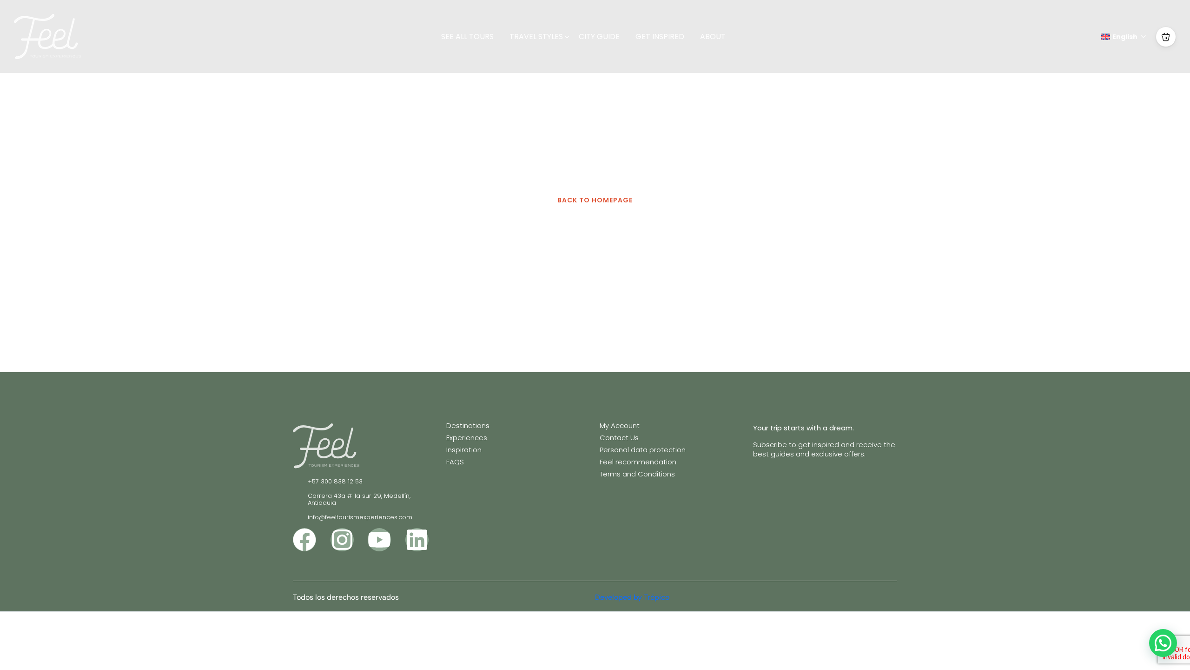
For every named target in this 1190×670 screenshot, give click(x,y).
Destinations (467, 425)
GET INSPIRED (659, 36)
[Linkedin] (417, 539)
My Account (620, 425)
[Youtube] (379, 539)
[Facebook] (304, 539)
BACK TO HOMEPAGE (595, 200)
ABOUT (713, 36)
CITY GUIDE (599, 36)
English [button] (1124, 36)
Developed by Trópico (632, 597)
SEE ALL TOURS (467, 36)
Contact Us (619, 437)
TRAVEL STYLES (536, 36)
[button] (1166, 37)
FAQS (455, 462)
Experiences (466, 437)
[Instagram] (342, 539)
